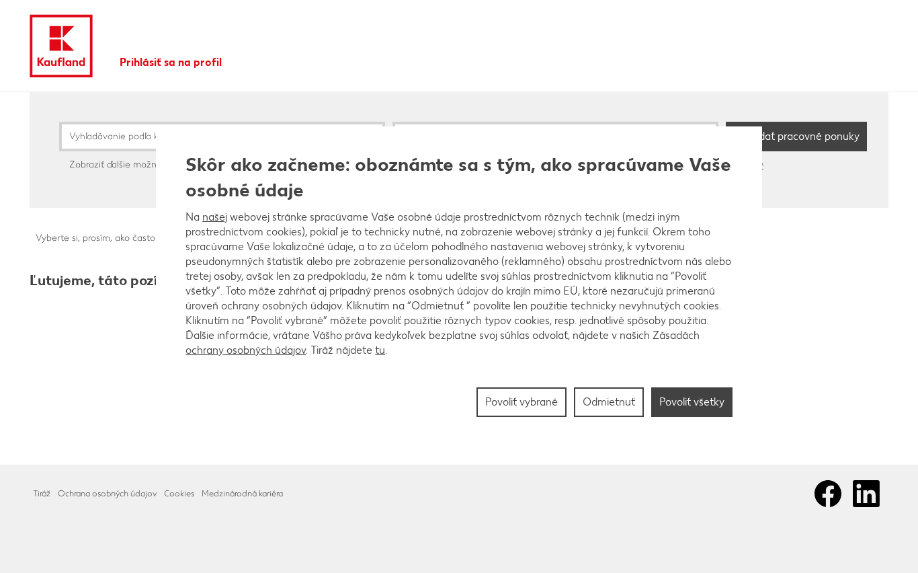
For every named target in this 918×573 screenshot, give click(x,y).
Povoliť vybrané (521, 401)
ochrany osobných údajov (245, 350)
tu (380, 350)
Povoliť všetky (691, 401)
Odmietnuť (609, 401)
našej (214, 217)
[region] (459, 286)
